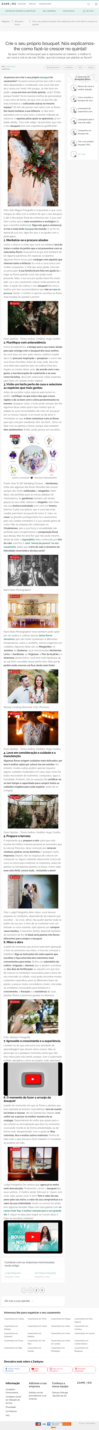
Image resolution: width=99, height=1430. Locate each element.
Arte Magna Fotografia (45, 1273)
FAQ (7, 1415)
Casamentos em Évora (13, 1341)
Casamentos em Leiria (60, 1326)
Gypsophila (28, 539)
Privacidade (11, 1407)
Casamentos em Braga (60, 1319)
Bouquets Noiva (19, 23)
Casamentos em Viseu (60, 1333)
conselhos (69, 67)
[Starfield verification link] (54, 1424)
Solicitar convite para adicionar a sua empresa (37, 1395)
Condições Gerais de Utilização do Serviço (13, 1400)
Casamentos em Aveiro (37, 1326)
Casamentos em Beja (13, 1348)
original (91, 67)
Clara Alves (10, 67)
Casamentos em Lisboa (14, 1319)
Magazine (6, 21)
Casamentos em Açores (85, 1333)
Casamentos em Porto (37, 1319)
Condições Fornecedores (12, 1391)
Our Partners (11, 1411)
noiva (80, 67)
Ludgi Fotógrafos (13, 1273)
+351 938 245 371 (59, 1396)
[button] (21, 4)
